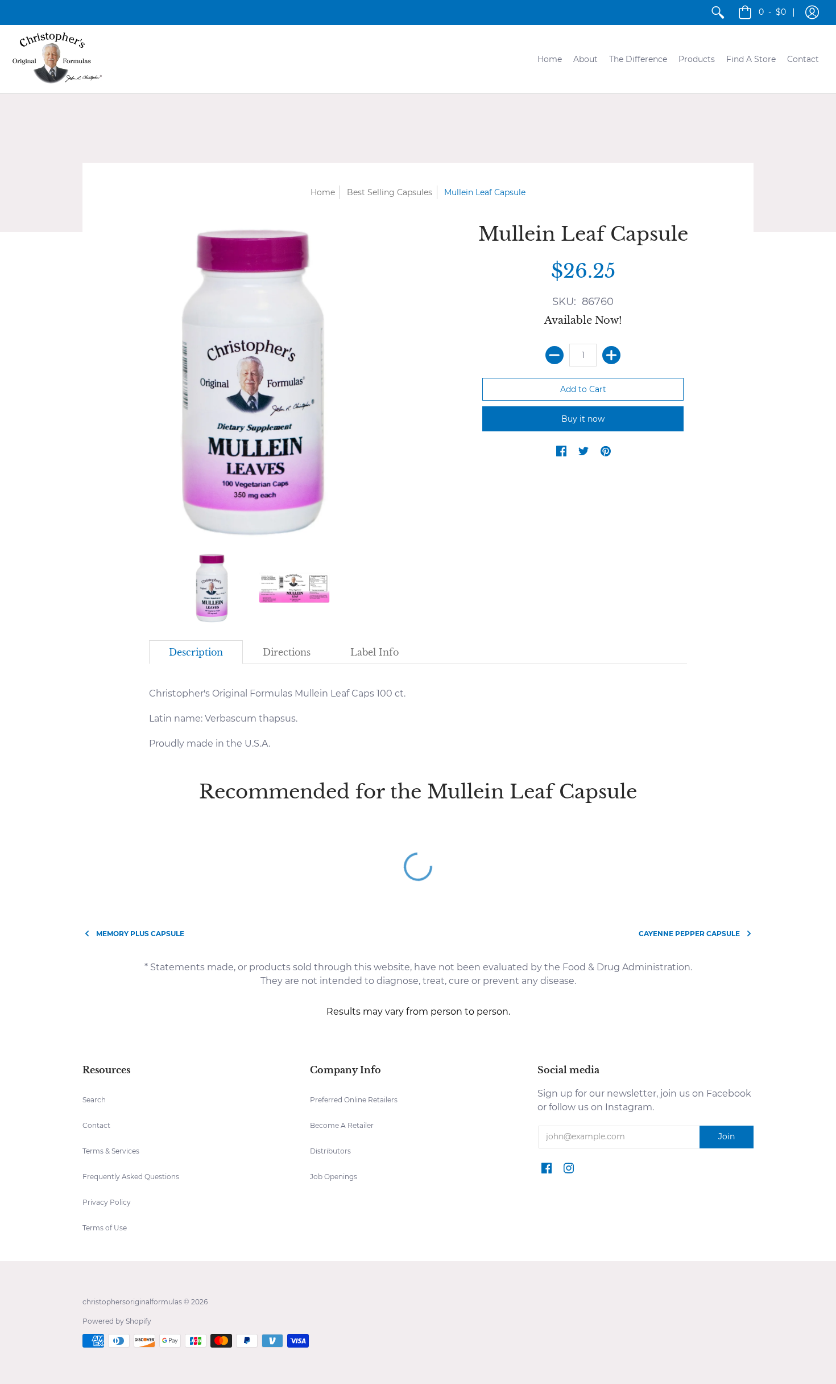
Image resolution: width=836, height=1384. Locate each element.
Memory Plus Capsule (140, 933)
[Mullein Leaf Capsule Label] (294, 587)
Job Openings (333, 1176)
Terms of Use (104, 1228)
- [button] (772, 12)
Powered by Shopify (116, 1321)
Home (323, 192)
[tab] (196, 652)
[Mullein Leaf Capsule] (211, 587)
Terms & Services (110, 1151)
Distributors (330, 1151)
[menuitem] (717, 12)
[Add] (611, 355)
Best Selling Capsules (389, 192)
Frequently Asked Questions (130, 1176)
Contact (96, 1125)
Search (94, 1099)
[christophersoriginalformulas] (56, 59)
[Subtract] (554, 355)
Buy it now (583, 419)
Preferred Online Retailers (354, 1099)
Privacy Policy (106, 1202)
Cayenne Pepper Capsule (689, 933)
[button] (812, 12)
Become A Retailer (342, 1125)
